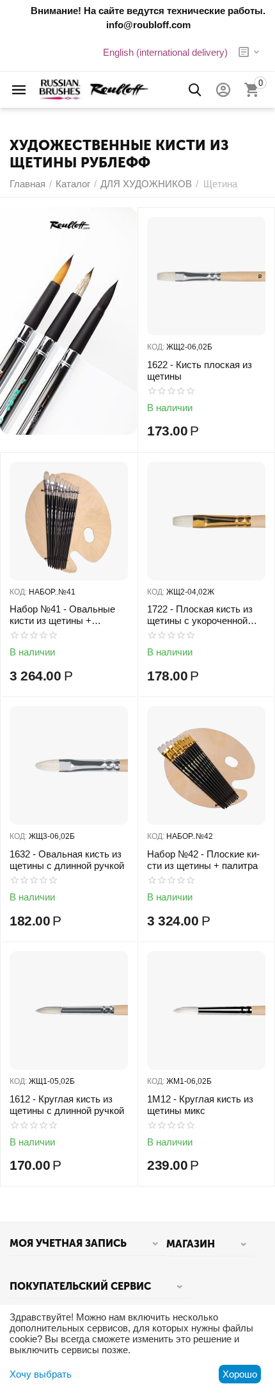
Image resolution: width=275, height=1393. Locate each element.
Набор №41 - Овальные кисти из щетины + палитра (62, 615)
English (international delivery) (165, 52)
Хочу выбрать (41, 1374)
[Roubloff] (94, 88)
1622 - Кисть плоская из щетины (199, 370)
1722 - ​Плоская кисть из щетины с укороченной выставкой (200, 615)
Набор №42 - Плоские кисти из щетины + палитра (203, 859)
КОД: (155, 346)
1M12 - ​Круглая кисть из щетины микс (200, 1104)
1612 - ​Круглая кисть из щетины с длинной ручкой (67, 1104)
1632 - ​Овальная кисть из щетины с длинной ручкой (67, 859)
